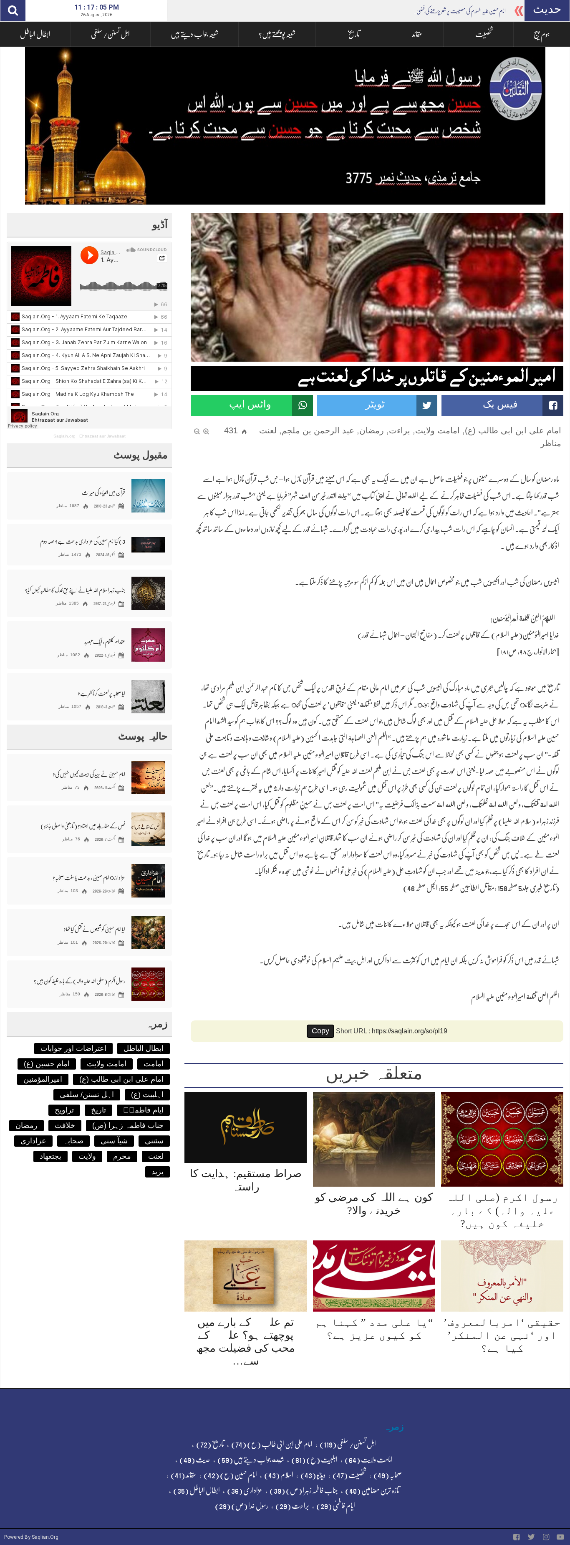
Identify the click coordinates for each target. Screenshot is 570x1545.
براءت (399, 430)
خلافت (65, 1125)
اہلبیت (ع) (147, 1094)
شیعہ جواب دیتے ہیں (194, 34)
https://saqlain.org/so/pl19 (409, 1031)
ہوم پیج (542, 34)
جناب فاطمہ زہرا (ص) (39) (304, 1490)
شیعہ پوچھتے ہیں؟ (277, 34)
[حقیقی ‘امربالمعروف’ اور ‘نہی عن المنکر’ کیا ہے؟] (502, 1276)
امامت (154, 1064)
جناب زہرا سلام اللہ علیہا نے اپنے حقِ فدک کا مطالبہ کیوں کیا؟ (75, 590)
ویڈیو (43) (312, 1475)
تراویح (64, 1110)
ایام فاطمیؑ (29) (335, 1505)
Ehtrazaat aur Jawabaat (102, 436)
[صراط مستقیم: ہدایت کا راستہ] (245, 1128)
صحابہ (73, 1141)
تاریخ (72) (210, 1444)
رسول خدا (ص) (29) (241, 1505)
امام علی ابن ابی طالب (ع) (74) (272, 1444)
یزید (157, 1172)
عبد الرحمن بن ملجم (318, 430)
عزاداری (33, 1141)
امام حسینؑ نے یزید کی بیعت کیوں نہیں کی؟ (89, 774)
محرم (122, 1156)
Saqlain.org (64, 436)
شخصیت (484, 34)
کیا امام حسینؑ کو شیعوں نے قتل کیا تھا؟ (94, 929)
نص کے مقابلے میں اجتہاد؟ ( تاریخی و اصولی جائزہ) (82, 825)
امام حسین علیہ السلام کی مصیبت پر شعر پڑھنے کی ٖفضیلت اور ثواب (450, 10)
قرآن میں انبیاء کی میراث (103, 492)
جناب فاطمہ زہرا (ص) (128, 1125)
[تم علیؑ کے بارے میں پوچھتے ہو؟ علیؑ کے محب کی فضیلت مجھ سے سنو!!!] (245, 1276)
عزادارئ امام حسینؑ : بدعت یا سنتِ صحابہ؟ (89, 877)
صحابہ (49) (387, 1475)
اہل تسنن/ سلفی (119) (348, 1444)
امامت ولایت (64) (369, 1459)
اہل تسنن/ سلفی (110, 34)
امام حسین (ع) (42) (230, 1475)
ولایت (87, 1156)
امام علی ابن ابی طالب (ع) (513, 430)
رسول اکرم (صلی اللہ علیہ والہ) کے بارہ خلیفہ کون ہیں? (502, 1210)
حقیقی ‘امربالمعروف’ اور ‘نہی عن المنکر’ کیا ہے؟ (502, 1335)
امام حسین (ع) (47, 1064)
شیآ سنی (114, 1141)
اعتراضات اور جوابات (73, 1048)
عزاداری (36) (244, 1490)
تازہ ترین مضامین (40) (372, 1490)
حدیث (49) (194, 1459)
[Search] (13, 10)
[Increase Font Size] (206, 430)
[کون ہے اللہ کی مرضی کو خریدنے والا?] (374, 1139)
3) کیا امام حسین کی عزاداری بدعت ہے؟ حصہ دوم (82, 541)
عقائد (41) (184, 1475)
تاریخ (354, 34)
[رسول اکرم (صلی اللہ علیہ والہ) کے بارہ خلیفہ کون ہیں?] (502, 1139)
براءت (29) (292, 1505)
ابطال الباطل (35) (196, 1490)
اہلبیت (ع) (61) (314, 1459)
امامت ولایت (437, 430)
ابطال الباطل (35, 34)
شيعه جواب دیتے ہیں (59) (250, 1459)
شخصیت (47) (349, 1475)
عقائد (417, 34)
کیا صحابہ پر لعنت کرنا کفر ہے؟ (101, 693)
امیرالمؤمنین (42, 1079)
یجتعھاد (50, 1156)
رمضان (371, 430)
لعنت (268, 430)
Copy (320, 1031)
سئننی (154, 1141)
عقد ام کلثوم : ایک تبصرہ (104, 641)
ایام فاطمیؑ (143, 1110)
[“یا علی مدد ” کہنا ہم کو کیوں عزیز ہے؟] (374, 1276)
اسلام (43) (278, 1475)
